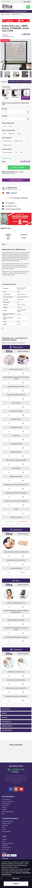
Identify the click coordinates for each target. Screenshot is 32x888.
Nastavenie (16, 878)
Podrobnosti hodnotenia (8, 36)
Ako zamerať (21, 81)
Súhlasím (16, 883)
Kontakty (4, 839)
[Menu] (26, 1)
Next (31, 74)
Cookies (4, 829)
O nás (3, 841)
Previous (1, 74)
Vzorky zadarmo (6, 799)
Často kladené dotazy (7, 811)
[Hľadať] (5, 1)
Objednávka (4, 81)
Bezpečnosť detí (6, 730)
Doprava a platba (6, 823)
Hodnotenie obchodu (7, 843)
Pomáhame (5, 845)
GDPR (3, 827)
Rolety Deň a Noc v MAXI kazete (22, 288)
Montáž (27, 81)
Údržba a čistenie (7, 726)
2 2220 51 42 (11, 188)
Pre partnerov (5, 849)
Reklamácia (5, 825)
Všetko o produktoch (7, 801)
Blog (3, 813)
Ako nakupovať (12, 81)
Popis (3, 244)
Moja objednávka (6, 831)
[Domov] (3, 14)
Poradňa (4, 809)
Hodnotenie (16, 717)
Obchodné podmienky (8, 821)
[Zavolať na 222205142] (8, 1)
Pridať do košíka (19, 167)
